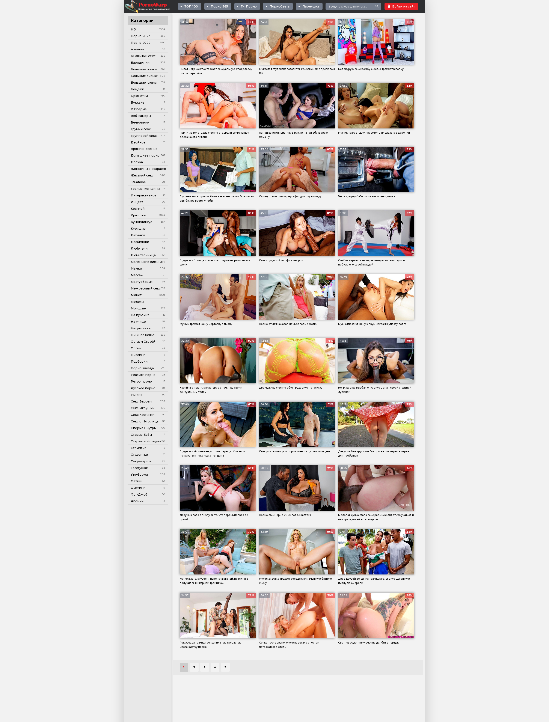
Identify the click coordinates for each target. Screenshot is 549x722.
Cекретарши (141, 461)
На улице (138, 322)
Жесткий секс (142, 175)
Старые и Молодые (146, 441)
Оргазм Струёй (143, 342)
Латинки (138, 235)
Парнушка (310, 6)
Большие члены (144, 82)
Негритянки (141, 328)
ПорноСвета (280, 6)
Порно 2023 (140, 36)
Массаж (137, 275)
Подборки (139, 361)
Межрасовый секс (146, 288)
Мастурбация (141, 282)
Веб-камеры (141, 116)
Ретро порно (141, 381)
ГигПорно (249, 6)
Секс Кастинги (142, 415)
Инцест (137, 202)
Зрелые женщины (145, 189)
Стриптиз (138, 448)
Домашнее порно (145, 155)
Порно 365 (219, 6)
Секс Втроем (141, 401)
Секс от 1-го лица (144, 421)
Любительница (143, 255)
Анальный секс (143, 56)
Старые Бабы (141, 435)
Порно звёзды (142, 368)
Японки (137, 501)
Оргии (136, 348)
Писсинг (138, 355)
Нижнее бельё (143, 335)
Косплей (138, 209)
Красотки (138, 215)
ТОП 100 (191, 6)
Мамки (136, 268)
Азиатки (137, 49)
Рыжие (136, 395)
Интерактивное (143, 195)
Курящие (138, 229)
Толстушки (139, 468)
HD (133, 29)
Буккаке (137, 102)
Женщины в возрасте (148, 169)
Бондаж (137, 89)
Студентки (139, 455)
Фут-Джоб (139, 494)
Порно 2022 (140, 43)
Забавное (138, 182)
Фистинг (138, 488)
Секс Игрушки (142, 408)
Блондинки (140, 63)
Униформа (139, 474)
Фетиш (136, 481)
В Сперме (139, 109)
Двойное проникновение (144, 145)
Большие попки (144, 69)
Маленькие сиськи (146, 262)
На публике (140, 315)
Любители (139, 248)
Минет (136, 295)
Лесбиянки (140, 242)
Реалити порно (143, 375)
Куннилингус (141, 222)
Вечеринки (140, 122)
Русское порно (143, 388)
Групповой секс (144, 136)
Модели (137, 302)
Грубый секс (141, 129)
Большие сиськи (144, 76)
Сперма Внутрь (143, 428)
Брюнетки (139, 96)
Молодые (138, 308)
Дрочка (137, 162)
